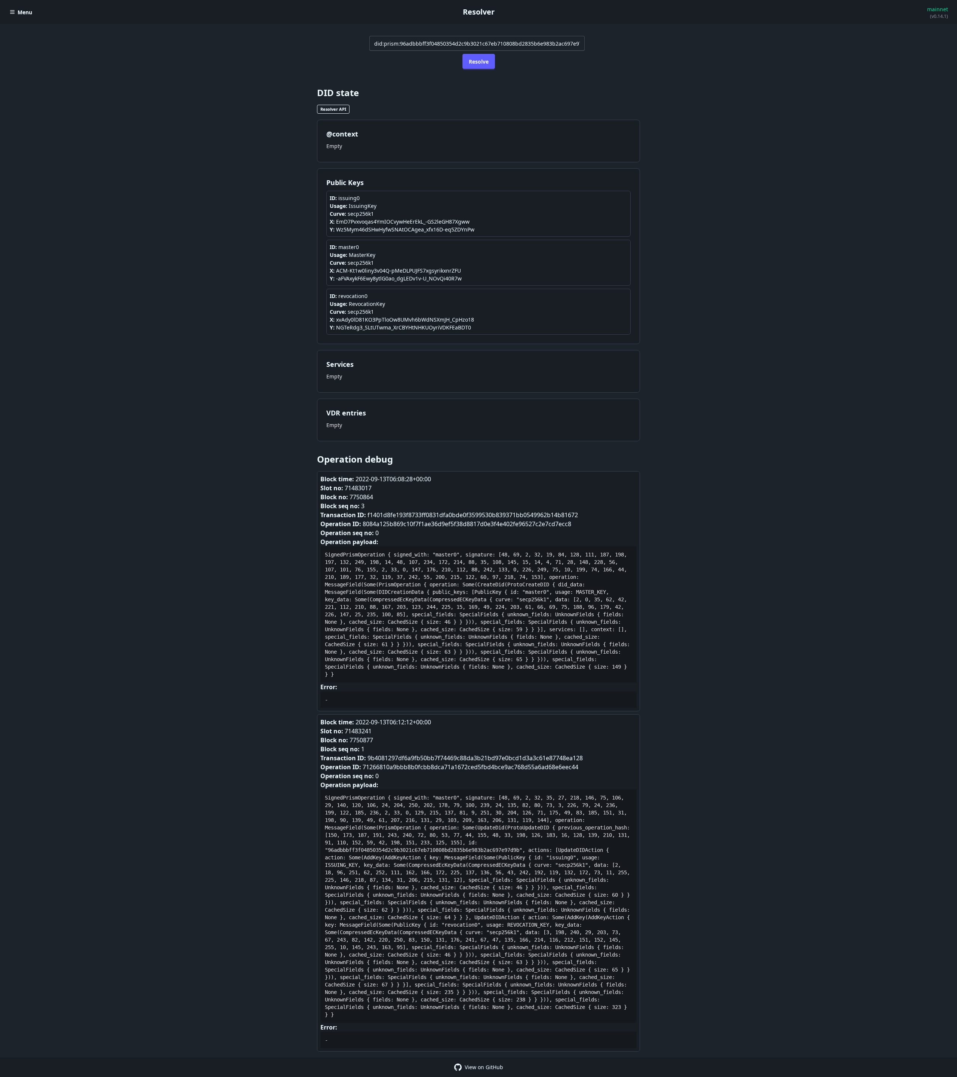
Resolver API (333, 109)
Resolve (479, 61)
